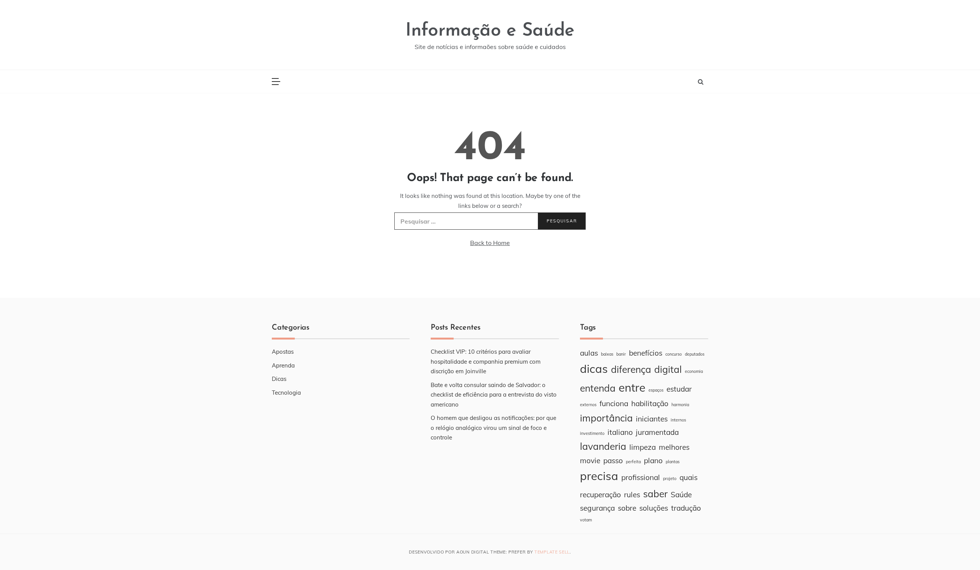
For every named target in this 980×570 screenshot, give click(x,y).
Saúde (681, 494)
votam (586, 520)
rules (632, 494)
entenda (598, 388)
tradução (686, 508)
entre (632, 387)
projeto (669, 478)
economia (694, 371)
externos (588, 404)
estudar (679, 389)
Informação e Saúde (490, 31)
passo (613, 460)
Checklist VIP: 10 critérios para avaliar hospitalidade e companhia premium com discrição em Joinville (486, 361)
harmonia (680, 404)
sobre (627, 508)
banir (621, 354)
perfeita (633, 461)
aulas (589, 353)
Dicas (279, 378)
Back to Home (490, 243)
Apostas (283, 351)
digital (668, 369)
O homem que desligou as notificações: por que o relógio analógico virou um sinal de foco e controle (493, 427)
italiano (620, 432)
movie (590, 460)
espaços (655, 390)
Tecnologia (286, 392)
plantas (672, 461)
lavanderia (603, 446)
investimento (592, 433)
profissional (640, 477)
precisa (599, 476)
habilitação (649, 403)
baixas (607, 354)
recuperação (600, 494)
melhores (674, 447)
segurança (597, 508)
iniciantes (652, 418)
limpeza (642, 447)
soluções (653, 508)
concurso (673, 354)
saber (655, 494)
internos (678, 420)
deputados (694, 354)
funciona (613, 403)
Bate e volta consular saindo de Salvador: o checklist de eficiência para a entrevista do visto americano (494, 394)
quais (688, 477)
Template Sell (552, 552)
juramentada (657, 432)
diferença (631, 369)
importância (606, 418)
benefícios (645, 353)
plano (653, 460)
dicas (594, 369)
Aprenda (283, 365)
